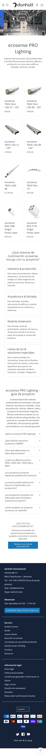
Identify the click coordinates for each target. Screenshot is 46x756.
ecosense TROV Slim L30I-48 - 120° (34, 104)
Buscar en (8, 653)
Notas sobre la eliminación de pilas (19, 696)
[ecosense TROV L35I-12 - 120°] (12, 130)
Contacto (8, 649)
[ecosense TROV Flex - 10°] (34, 170)
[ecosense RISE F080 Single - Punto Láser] (12, 211)
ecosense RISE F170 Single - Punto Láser (33, 227)
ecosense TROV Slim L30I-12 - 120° (12, 104)
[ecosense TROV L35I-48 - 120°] (34, 130)
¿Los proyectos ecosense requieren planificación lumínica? (21, 474)
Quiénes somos (11, 626)
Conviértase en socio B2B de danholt (20, 642)
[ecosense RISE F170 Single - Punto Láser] (34, 211)
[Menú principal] (3, 5)
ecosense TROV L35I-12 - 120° (12, 145)
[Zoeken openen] (7, 5)
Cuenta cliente (10, 634)
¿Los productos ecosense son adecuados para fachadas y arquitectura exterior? (19, 498)
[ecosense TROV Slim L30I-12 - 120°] (12, 89)
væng (29, 740)
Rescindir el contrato (13, 638)
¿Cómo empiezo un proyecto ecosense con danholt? (19, 509)
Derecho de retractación (15, 688)
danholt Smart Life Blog (14, 645)
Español (21, 709)
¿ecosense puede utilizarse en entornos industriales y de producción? (19, 485)
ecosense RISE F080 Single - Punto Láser (11, 227)
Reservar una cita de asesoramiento (23, 545)
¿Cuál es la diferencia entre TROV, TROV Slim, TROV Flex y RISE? (19, 463)
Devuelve (8, 692)
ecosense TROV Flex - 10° (33, 185)
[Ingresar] (37, 5)
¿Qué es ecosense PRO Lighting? (20, 433)
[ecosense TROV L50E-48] (12, 170)
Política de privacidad (13, 673)
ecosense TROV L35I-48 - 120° (34, 145)
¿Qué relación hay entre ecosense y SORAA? (16, 442)
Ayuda (7, 630)
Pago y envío (10, 684)
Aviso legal (9, 669)
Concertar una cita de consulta (22, 610)
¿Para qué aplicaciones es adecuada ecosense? (17, 452)
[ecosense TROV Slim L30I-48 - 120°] (34, 89)
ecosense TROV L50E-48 (11, 185)
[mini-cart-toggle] (42, 5)
